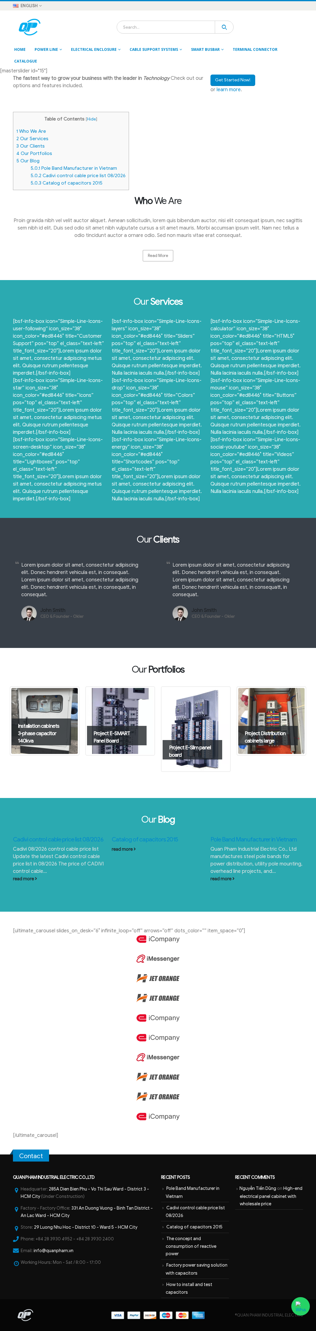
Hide (91, 119)
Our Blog (28, 161)
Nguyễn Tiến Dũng (257, 1188)
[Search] (224, 27)
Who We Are (31, 131)
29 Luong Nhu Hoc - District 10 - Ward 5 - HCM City (85, 1227)
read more (24, 878)
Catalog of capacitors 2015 (66, 183)
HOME (20, 49)
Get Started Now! (233, 80)
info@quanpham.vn (53, 1250)
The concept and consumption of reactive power (191, 1246)
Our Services (32, 138)
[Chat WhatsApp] (300, 1306)
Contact (31, 1156)
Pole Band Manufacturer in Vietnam (74, 168)
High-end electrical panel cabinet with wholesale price (271, 1196)
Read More (158, 255)
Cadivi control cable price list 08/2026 (78, 175)
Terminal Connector (255, 49)
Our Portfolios (34, 153)
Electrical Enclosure (94, 49)
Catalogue (25, 61)
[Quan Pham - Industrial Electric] (30, 27)
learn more (229, 90)
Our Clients (30, 146)
